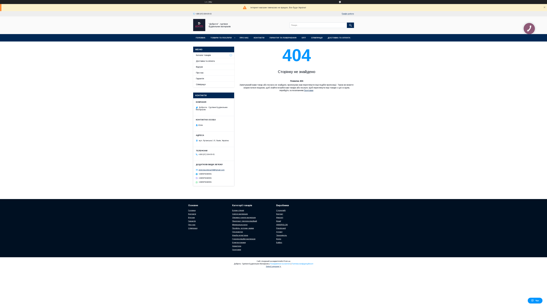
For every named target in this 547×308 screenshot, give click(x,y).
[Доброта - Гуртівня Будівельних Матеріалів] (199, 30)
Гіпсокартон (237, 232)
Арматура (236, 246)
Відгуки (199, 67)
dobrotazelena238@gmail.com (211, 170)
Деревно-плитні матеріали (244, 217)
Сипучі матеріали (240, 214)
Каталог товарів (203, 55)
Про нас (244, 38)
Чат (537, 300)
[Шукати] (350, 25)
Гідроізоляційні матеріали (243, 239)
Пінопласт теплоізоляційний (244, 221)
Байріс (279, 242)
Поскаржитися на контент (280, 264)
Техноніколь (281, 235)
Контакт (279, 214)
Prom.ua (287, 261)
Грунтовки (308, 90)
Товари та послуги (221, 38)
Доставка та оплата (339, 38)
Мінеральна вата (239, 225)
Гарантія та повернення (283, 38)
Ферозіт (279, 217)
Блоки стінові (238, 210)
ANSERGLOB (282, 225)
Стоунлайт (281, 210)
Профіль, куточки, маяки (243, 228)
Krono (278, 239)
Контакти (259, 38)
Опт (304, 38)
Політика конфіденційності (302, 264)
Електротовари (239, 242)
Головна (200, 38)
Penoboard (281, 228)
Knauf (278, 221)
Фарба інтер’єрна (240, 235)
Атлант (279, 232)
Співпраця (317, 38)
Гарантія (200, 78)
